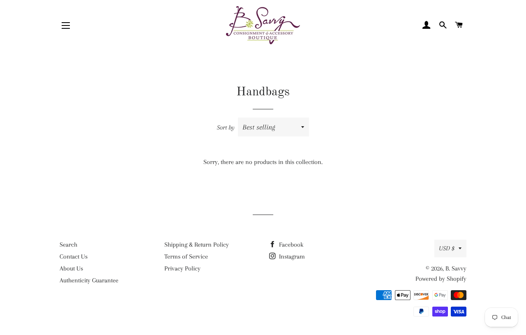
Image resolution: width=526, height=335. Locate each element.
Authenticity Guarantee (89, 280)
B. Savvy (455, 268)
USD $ (446, 248)
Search (68, 244)
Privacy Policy (182, 268)
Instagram (291, 256)
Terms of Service (186, 256)
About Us (71, 268)
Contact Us (74, 256)
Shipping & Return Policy (196, 244)
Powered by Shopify (440, 278)
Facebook (290, 244)
